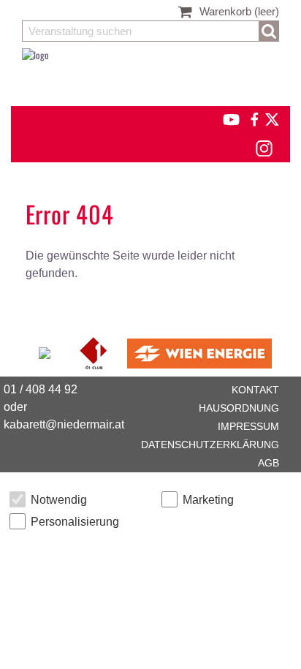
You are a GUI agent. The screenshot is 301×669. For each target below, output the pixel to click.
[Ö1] (94, 351)
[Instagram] (263, 146)
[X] (269, 117)
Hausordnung (239, 408)
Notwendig (59, 500)
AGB (268, 463)
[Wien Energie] (199, 351)
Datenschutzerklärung (210, 444)
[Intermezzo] (45, 351)
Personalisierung (75, 521)
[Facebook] (253, 117)
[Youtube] (224, 117)
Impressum (248, 426)
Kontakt (255, 390)
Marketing (208, 500)
